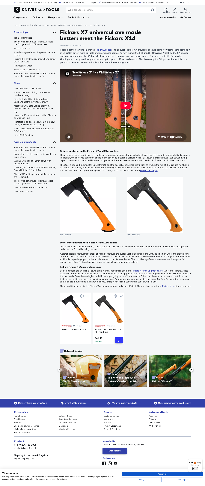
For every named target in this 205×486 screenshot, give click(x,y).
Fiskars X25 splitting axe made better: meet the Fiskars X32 (35, 60)
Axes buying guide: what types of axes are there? (34, 53)
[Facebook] (104, 463)
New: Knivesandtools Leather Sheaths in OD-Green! (34, 130)
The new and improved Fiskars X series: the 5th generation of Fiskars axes (33, 43)
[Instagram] (110, 463)
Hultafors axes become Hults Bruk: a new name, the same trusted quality (34, 75)
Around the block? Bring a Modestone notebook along (32, 94)
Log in (174, 12)
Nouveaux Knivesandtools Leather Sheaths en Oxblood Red (35, 116)
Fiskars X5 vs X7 (22, 48)
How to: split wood (23, 65)
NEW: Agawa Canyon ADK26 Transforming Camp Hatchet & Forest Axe (35, 169)
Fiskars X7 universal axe (74, 329)
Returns (107, 422)
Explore (36, 17)
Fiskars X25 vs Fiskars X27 (27, 69)
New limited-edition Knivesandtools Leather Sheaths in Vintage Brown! (31, 100)
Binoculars (63, 426)
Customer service (111, 416)
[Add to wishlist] (121, 296)
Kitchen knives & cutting (25, 429)
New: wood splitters (23, 191)
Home (16, 25)
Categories (19, 17)
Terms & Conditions (112, 429)
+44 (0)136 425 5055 (25, 444)
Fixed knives (19, 419)
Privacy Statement (112, 426)
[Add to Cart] (119, 340)
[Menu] (200, 461)
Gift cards (153, 419)
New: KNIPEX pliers (23, 135)
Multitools (18, 422)
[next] (186, 369)
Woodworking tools (67, 429)
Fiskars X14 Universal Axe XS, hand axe (108, 330)
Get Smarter (44, 25)
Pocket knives (20, 416)
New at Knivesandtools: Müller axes (31, 187)
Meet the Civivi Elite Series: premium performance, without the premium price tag (33, 108)
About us (153, 416)
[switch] (195, 468)
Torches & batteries (67, 422)
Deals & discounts (77, 17)
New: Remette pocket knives (28, 88)
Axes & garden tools (29, 25)
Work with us (155, 426)
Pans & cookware (22, 432)
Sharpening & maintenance (26, 426)
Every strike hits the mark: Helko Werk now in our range (35, 155)
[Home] (36, 9)
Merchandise (154, 422)
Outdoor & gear (66, 416)
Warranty (108, 419)
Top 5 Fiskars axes (23, 37)
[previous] (65, 369)
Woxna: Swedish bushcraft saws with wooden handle (32, 162)
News (53, 25)
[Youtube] (115, 463)
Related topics (22, 32)
